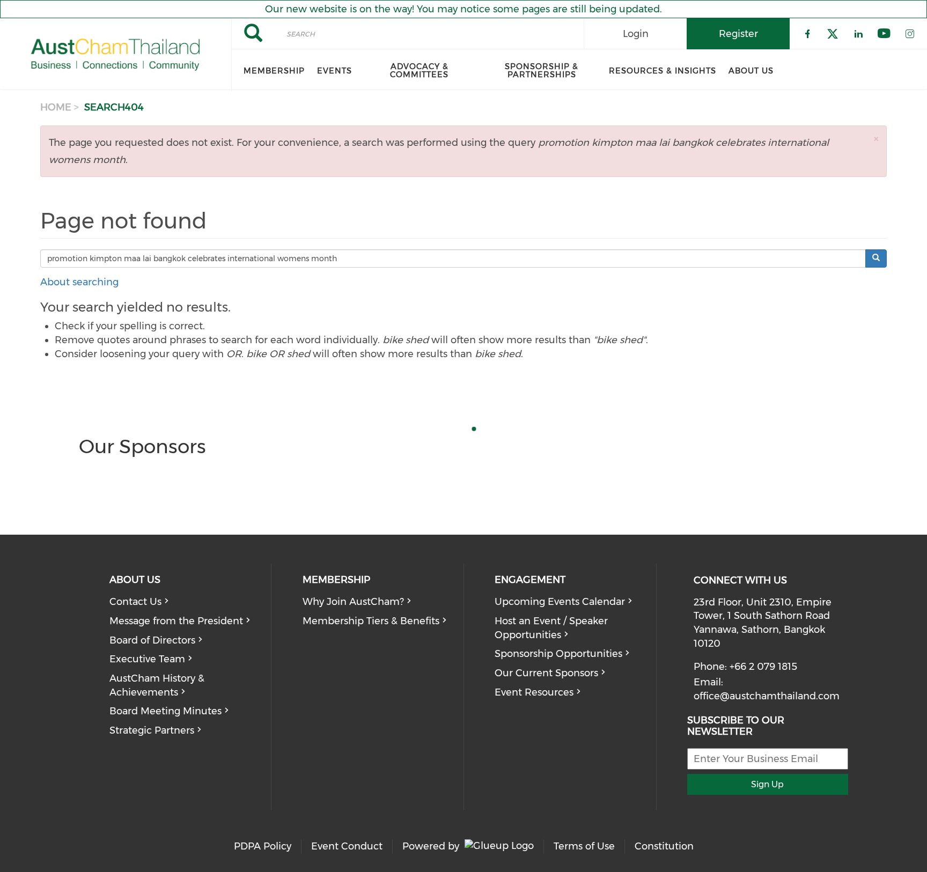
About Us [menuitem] (751, 71)
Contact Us (135, 602)
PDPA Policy (262, 846)
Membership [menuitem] (274, 71)
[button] (876, 138)
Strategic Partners (151, 730)
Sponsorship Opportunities (558, 654)
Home (55, 107)
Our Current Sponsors (546, 673)
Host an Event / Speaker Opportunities (551, 628)
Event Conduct (346, 846)
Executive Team (147, 659)
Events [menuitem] (334, 71)
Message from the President (176, 621)
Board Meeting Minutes (165, 711)
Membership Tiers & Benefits (371, 621)
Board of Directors (152, 640)
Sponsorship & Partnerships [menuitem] (541, 70)
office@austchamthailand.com (767, 696)
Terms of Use (584, 846)
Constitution (664, 846)
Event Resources (534, 692)
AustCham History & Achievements (156, 685)
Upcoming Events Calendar (560, 602)
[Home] (115, 54)
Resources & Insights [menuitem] (662, 71)
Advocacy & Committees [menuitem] (419, 70)
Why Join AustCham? (353, 602)
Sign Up (767, 784)
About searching (79, 282)
